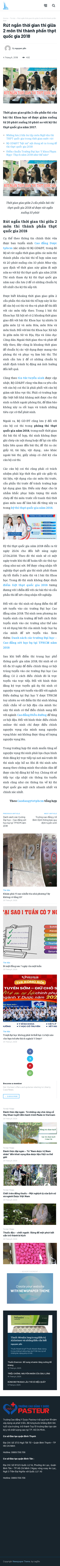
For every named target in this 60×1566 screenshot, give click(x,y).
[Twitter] (30, 1059)
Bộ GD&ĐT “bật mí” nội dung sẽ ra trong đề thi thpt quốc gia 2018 (31, 144)
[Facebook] (30, 1052)
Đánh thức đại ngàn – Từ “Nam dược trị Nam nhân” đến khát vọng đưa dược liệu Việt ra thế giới (28, 1154)
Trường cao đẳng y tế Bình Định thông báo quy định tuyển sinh (44, 819)
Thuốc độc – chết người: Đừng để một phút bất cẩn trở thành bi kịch (28, 1234)
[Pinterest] (30, 1066)
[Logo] (5, 5)
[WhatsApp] (30, 1073)
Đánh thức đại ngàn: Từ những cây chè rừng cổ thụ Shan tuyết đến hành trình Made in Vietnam (29, 1113)
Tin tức (12, 18)
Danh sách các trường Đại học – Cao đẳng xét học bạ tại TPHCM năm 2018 (30, 642)
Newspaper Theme (21, 1561)
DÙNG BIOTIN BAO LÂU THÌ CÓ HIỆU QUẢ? (27, 1382)
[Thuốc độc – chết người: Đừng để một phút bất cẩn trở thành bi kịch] (30, 1253)
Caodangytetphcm (30, 801)
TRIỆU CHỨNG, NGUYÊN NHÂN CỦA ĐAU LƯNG (29, 1373)
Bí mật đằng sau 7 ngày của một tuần (22, 965)
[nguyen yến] (8, 48)
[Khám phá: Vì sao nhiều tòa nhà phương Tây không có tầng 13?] (30, 860)
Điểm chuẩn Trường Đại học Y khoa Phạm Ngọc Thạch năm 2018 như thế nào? (31, 153)
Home (5, 18)
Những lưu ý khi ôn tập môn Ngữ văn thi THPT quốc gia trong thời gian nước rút (30, 136)
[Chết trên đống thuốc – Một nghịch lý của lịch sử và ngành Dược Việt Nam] (30, 1214)
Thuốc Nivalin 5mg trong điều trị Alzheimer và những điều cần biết (29, 1339)
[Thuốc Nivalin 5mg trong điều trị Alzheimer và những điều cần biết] (30, 1324)
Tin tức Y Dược (8, 1109)
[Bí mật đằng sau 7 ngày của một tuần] (30, 932)
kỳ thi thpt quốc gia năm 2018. (32, 507)
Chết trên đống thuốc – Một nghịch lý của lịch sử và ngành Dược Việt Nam (29, 1195)
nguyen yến (16, 1344)
